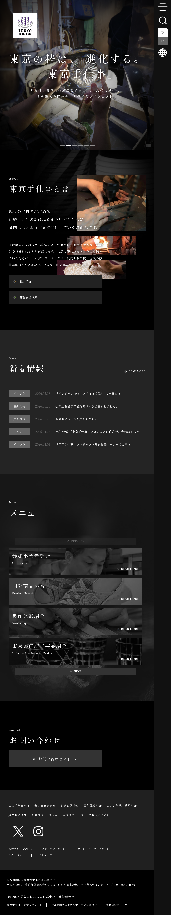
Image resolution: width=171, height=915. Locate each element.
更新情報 (19, 406)
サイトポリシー (17, 855)
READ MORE (137, 371)
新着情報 (37, 814)
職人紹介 (26, 281)
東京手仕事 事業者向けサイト (24, 905)
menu (163, 7)
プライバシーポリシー (55, 849)
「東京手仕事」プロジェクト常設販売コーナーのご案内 (93, 444)
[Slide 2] (74, 146)
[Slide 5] (92, 146)
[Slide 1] (68, 146)
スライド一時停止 (148, 145)
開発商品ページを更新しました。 (78, 419)
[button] (75, 671)
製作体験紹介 (92, 805)
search (163, 20)
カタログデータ (72, 814)
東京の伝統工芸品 (116, 905)
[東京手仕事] (25, 25)
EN (163, 41)
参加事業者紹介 (44, 805)
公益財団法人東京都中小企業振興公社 (74, 905)
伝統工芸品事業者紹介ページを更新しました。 (87, 406)
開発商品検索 (69, 805)
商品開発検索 (29, 297)
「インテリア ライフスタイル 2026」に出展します (89, 393)
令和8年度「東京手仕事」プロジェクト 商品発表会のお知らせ (97, 431)
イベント (19, 393)
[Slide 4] (86, 146)
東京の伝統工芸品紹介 (122, 805)
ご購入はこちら (99, 814)
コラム (52, 814)
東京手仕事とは (18, 805)
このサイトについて (20, 849)
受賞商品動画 (17, 814)
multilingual (163, 52)
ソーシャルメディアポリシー (95, 849)
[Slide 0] (62, 146)
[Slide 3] (80, 146)
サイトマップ (44, 855)
